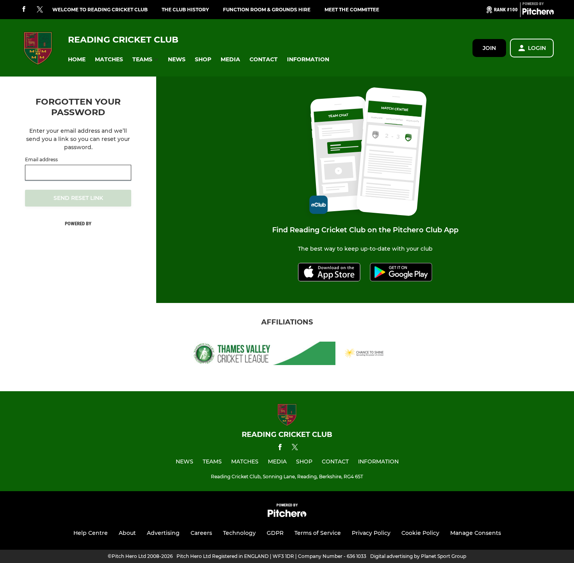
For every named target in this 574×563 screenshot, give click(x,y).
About (127, 532)
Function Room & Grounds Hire (266, 9)
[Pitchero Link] (538, 13)
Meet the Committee (351, 9)
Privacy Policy (371, 532)
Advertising (163, 532)
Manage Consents (475, 532)
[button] (76, 59)
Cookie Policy (420, 532)
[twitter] (40, 9)
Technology (239, 532)
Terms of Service (317, 532)
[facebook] (23, 9)
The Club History (185, 9)
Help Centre (90, 532)
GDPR (275, 532)
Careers (201, 532)
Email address (41, 159)
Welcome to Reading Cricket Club (100, 9)
